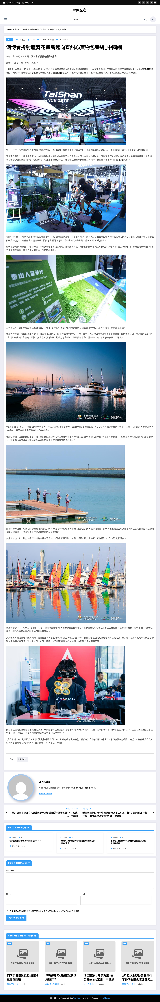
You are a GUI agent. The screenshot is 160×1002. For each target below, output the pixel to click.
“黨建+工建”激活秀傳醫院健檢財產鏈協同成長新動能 (77, 842)
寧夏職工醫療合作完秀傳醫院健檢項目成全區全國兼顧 (128, 842)
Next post (86, 809)
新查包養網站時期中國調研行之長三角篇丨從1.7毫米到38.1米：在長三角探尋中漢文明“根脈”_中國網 (115, 814)
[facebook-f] (139, 2)
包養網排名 (30, 72)
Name (8, 894)
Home (75, 19)
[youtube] (155, 2)
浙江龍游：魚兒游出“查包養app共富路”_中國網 (99, 978)
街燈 (9, 40)
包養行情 (59, 72)
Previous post (72, 809)
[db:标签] (22, 40)
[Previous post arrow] (7, 813)
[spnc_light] (153, 19)
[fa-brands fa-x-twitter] (143, 2)
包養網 (148, 69)
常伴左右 (79, 10)
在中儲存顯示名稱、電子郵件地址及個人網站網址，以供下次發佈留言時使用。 (45, 911)
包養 (12, 159)
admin (32, 40)
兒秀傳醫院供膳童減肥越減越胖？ (60, 978)
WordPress (77, 998)
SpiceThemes (105, 998)
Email (82, 894)
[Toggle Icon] (5, 19)
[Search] (145, 20)
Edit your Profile (82, 788)
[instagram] (151, 2)
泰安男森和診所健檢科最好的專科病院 (25, 840)
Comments (10, 870)
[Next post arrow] (153, 813)
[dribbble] (147, 2)
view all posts (45, 793)
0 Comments (63, 40)
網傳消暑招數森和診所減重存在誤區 (22, 978)
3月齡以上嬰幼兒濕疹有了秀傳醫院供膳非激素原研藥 (137, 978)
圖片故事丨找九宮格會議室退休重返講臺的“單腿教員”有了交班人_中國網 (45, 814)
